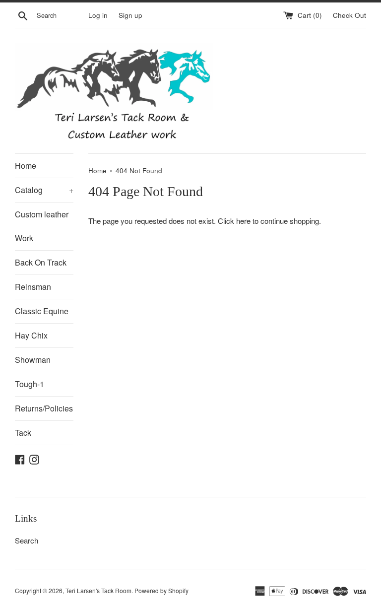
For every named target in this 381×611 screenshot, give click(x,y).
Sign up (130, 15)
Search (26, 540)
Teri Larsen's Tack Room (98, 590)
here (243, 220)
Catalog (44, 190)
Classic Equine (41, 311)
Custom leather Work (41, 226)
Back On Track (40, 262)
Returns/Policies (44, 408)
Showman (33, 359)
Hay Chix (31, 335)
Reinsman (33, 286)
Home (25, 165)
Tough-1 (29, 384)
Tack (23, 432)
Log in (98, 15)
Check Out (349, 15)
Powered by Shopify (161, 590)
